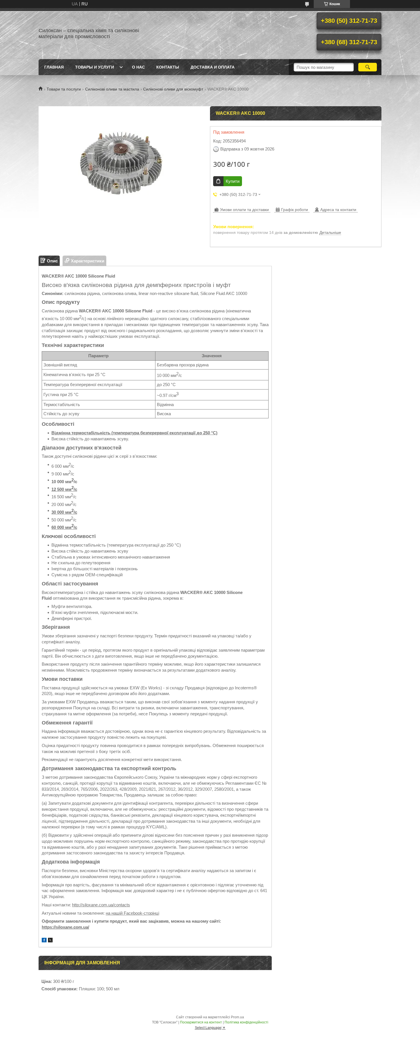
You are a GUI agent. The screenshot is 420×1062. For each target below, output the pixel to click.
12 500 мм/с (64, 489)
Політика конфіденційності (246, 1022)
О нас (138, 67)
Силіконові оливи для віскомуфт (173, 89)
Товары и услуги (94, 67)
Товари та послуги (64, 89)
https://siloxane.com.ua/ (65, 927)
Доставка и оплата (213, 67)
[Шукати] (367, 67)
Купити (232, 181)
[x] (50, 940)
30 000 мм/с (64, 512)
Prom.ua (237, 1017)
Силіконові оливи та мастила (112, 89)
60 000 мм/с (64, 527)
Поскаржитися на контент (201, 1022)
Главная (54, 67)
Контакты (167, 67)
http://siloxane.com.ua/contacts (101, 904)
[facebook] (44, 940)
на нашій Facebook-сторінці (132, 913)
